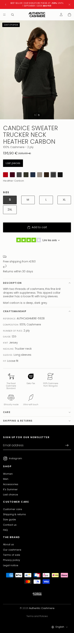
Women (8, 474)
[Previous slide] (6, 4)
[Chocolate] (46, 174)
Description (12, 283)
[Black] (60, 174)
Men (5, 479)
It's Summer (10, 489)
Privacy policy (11, 560)
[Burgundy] (12, 174)
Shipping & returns (18, 420)
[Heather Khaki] (26, 174)
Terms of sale (11, 555)
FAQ (5, 530)
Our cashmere (12, 550)
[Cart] (69, 14)
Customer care (12, 509)
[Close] (69, 4)
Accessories (10, 484)
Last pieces (13, 163)
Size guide (9, 519)
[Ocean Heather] (32, 174)
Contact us (10, 525)
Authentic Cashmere (41, 608)
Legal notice (10, 565)
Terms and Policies (37, 616)
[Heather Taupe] (39, 174)
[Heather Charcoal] (19, 174)
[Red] (5, 174)
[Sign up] (67, 445)
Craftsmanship (15, 311)
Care (6, 412)
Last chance (10, 495)
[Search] (12, 14)
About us (8, 544)
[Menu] (4, 14)
